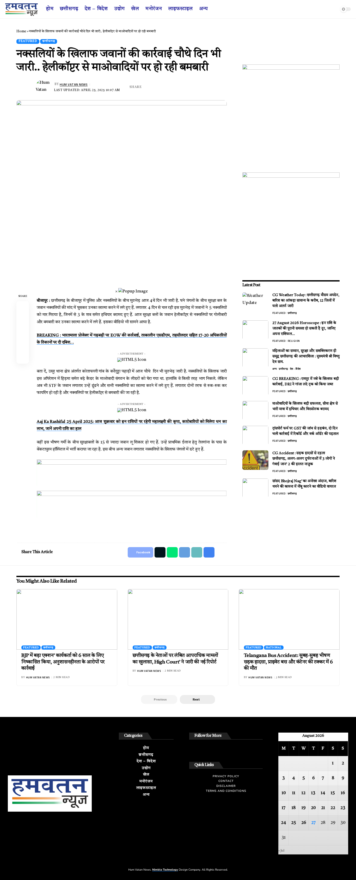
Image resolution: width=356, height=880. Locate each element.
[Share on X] (155, 87)
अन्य (274, 368)
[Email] (179, 87)
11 (293, 793)
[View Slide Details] (132, 475)
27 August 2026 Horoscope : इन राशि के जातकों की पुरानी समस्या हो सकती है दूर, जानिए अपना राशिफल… (304, 328)
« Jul (281, 850)
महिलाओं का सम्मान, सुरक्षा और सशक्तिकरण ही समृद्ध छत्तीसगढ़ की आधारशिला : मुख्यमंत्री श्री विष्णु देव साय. (306, 356)
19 (304, 808)
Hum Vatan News (74, 84)
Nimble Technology (165, 870)
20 (313, 808)
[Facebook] (318, 9)
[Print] (195, 87)
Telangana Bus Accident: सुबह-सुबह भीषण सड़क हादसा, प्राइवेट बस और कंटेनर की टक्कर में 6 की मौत (288, 662)
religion (294, 341)
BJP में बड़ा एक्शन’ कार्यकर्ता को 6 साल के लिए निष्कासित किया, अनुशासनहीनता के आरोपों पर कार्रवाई (63, 662)
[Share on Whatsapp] (163, 87)
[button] (197, 699)
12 (303, 793)
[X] (324, 9)
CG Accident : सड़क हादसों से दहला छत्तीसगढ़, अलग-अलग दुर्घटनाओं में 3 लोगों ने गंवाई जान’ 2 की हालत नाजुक (303, 458)
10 (284, 793)
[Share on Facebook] (147, 87)
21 (323, 808)
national (274, 647)
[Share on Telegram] (171, 87)
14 (323, 793)
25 (293, 823)
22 (332, 808)
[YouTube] (329, 9)
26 (303, 823)
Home (21, 31)
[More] (203, 87)
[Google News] (335, 9)
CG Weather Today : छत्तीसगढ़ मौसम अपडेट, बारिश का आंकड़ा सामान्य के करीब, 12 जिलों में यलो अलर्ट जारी (305, 300)
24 (283, 823)
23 (342, 808)
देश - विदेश (295, 368)
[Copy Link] (187, 87)
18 (294, 808)
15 (333, 793)
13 (313, 793)
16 (343, 793)
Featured (28, 41)
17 (283, 808)
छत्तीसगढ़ (48, 41)
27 (313, 823)
